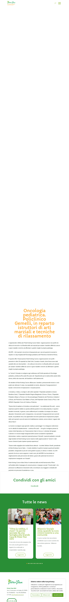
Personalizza (36, 595)
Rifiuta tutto (46, 595)
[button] (28, 563)
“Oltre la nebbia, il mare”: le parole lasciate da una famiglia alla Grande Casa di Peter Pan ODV (19, 534)
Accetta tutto (58, 595)
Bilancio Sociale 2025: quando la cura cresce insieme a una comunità (48, 532)
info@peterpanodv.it (17, 595)
